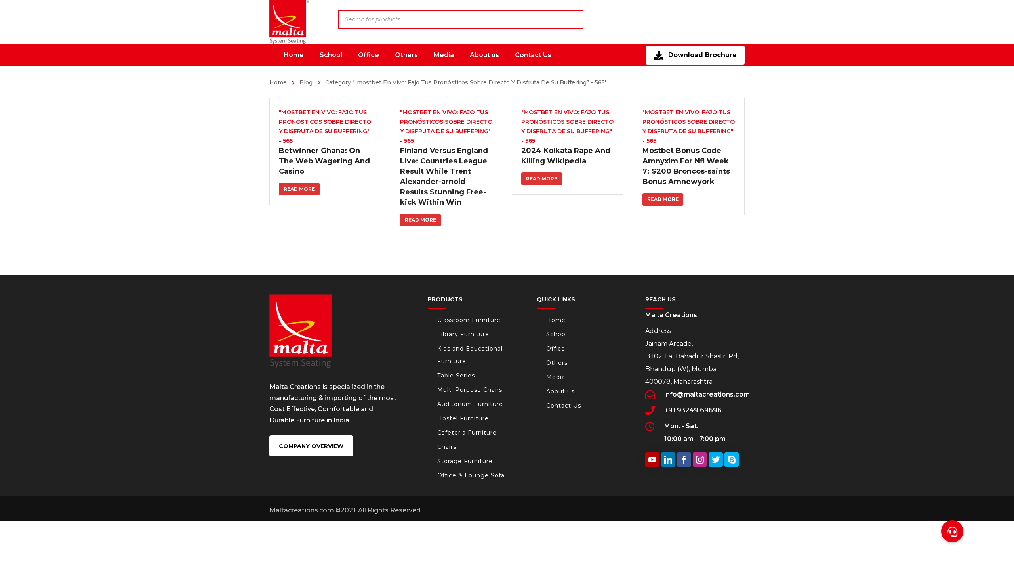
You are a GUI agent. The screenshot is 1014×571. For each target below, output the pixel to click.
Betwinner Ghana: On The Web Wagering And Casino (324, 161)
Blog (306, 82)
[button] (952, 531)
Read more (299, 189)
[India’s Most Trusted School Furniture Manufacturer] (289, 22)
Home (278, 82)
